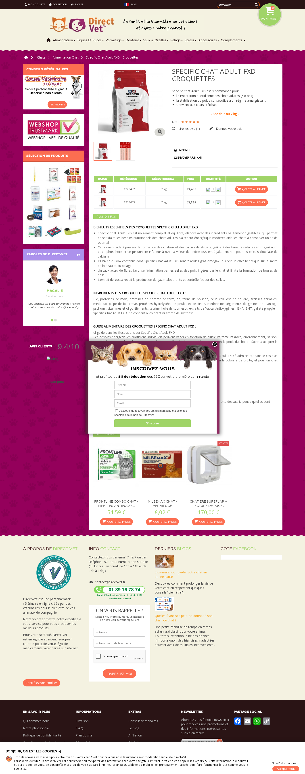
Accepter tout (286, 769)
